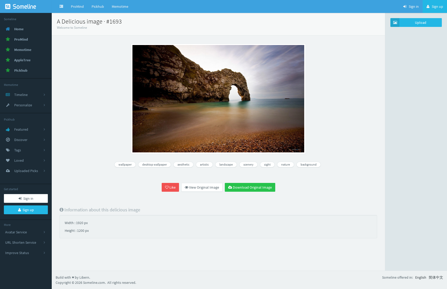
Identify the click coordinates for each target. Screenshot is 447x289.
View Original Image (203, 187)
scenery (248, 164)
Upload (420, 22)
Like (172, 187)
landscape (226, 164)
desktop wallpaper (154, 164)
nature (285, 164)
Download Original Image (252, 187)
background (309, 164)
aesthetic (183, 164)
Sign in (27, 198)
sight (267, 164)
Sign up (27, 210)
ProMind (77, 6)
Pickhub (98, 6)
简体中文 (436, 277)
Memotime (120, 6)
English (420, 277)
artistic (204, 164)
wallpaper (125, 164)
